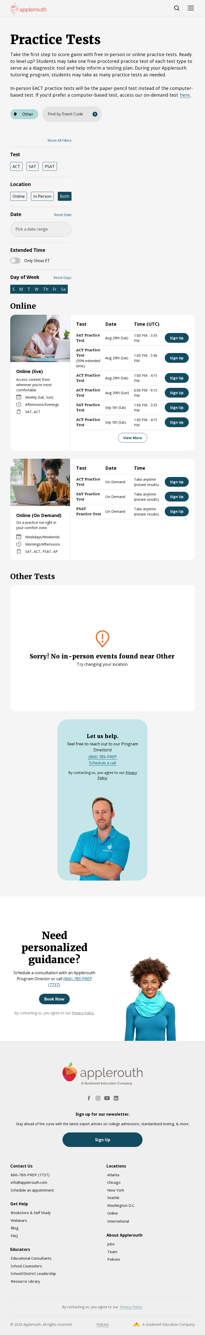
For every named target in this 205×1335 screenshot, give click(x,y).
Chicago (113, 1182)
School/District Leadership (33, 1273)
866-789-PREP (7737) (30, 1174)
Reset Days (63, 277)
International (118, 1221)
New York (115, 1190)
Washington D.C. (121, 1205)
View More (132, 437)
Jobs (111, 1243)
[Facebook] (89, 1098)
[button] (24, 114)
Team (112, 1251)
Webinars (19, 1220)
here (185, 95)
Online (112, 1213)
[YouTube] (107, 1098)
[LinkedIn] (116, 1098)
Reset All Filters (60, 140)
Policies (113, 1259)
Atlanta (113, 1174)
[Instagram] (98, 1098)
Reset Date (63, 214)
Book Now (54, 999)
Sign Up (177, 338)
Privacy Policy (83, 1013)
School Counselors (26, 1265)
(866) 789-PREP (102, 757)
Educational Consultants (31, 1258)
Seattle (113, 1197)
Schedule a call (102, 763)
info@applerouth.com (29, 1182)
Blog (14, 1227)
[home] (28, 8)
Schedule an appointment (32, 1190)
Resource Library (25, 1281)
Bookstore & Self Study (31, 1212)
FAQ (14, 1235)
